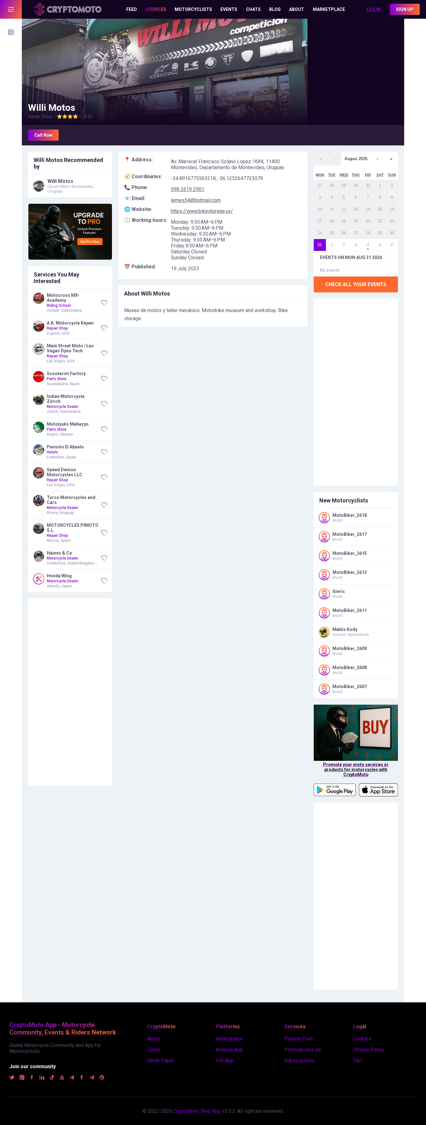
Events (228, 9)
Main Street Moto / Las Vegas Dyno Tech (70, 348)
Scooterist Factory (66, 373)
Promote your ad (302, 1050)
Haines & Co (59, 552)
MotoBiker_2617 (349, 534)
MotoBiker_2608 (349, 667)
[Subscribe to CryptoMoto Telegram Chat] (91, 1078)
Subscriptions (299, 1061)
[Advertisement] (355, 58)
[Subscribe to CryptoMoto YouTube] (61, 1078)
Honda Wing (59, 575)
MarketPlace (329, 9)
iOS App (225, 1061)
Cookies (362, 1039)
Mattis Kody (344, 629)
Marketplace (229, 1039)
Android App (229, 1050)
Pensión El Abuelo (65, 446)
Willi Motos (60, 181)
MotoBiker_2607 (349, 686)
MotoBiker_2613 (349, 572)
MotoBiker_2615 (349, 553)
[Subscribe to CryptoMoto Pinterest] (101, 1078)
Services (156, 9)
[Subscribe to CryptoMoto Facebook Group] (81, 1078)
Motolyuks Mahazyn (68, 424)
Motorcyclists (193, 9)
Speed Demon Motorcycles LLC (64, 472)
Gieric (338, 591)
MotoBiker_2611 (349, 610)
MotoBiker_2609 (349, 648)
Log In (373, 9)
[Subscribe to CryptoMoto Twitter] (11, 1078)
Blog (275, 9)
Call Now (43, 135)
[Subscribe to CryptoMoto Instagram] (21, 1078)
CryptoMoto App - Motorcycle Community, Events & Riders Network (62, 1028)
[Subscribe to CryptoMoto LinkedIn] (41, 1078)
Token (153, 1050)
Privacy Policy (368, 1050)
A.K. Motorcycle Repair (70, 322)
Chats (253, 9)
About (296, 9)
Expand (11, 9)
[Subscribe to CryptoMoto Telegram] (71, 1078)
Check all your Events (355, 284)
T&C (357, 1061)
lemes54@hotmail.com (196, 200)
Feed (131, 9)
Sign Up (405, 9)
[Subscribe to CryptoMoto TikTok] (51, 1078)
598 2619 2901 (187, 189)
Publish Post (298, 1039)
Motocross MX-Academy (63, 298)
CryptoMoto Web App (196, 1111)
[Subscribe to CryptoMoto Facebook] (31, 1078)
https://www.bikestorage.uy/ (202, 211)
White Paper (160, 1061)
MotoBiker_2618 (349, 515)
